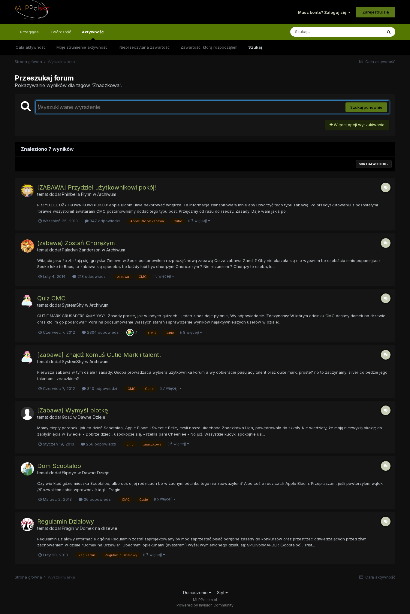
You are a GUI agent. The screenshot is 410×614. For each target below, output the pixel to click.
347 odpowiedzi (104, 220)
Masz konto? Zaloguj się (323, 12)
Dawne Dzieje (91, 417)
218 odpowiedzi (91, 276)
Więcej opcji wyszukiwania (358, 124)
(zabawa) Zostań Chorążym (76, 243)
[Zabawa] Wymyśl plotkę (72, 410)
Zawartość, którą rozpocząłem (208, 47)
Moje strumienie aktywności (82, 47)
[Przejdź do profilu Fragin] (27, 524)
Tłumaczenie (195, 592)
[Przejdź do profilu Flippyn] (27, 469)
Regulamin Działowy (65, 521)
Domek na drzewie (98, 528)
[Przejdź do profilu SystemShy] (27, 301)
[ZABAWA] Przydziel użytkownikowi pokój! (96, 187)
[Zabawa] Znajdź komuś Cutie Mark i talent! (99, 354)
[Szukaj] (388, 32)
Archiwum (106, 194)
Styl (221, 592)
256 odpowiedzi (100, 444)
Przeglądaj (30, 31)
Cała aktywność (31, 47)
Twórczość (60, 31)
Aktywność (93, 31)
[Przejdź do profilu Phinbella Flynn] (27, 190)
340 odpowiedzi (101, 388)
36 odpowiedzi (97, 499)
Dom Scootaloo (59, 466)
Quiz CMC (51, 298)
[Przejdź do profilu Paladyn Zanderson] (27, 246)
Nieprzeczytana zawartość (144, 47)
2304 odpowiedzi (102, 332)
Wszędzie (365, 31)
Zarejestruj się (375, 12)
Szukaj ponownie (366, 107)
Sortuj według (373, 164)
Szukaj (255, 47)
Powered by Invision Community (205, 605)
